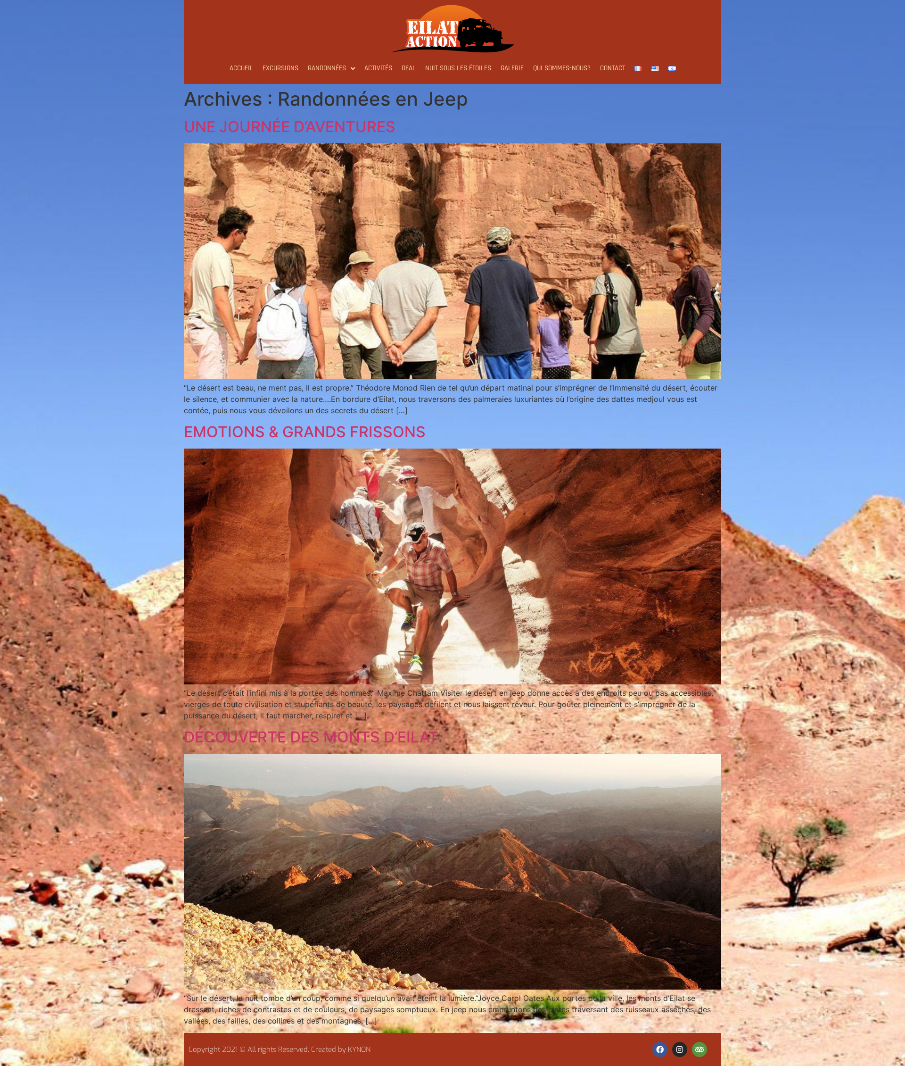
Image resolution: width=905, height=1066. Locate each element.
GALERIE (512, 68)
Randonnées (327, 68)
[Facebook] (659, 1049)
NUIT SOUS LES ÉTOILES (458, 68)
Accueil (241, 68)
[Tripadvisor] (699, 1049)
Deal (409, 68)
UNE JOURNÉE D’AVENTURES (289, 126)
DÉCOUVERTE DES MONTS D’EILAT (311, 737)
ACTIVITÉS (378, 68)
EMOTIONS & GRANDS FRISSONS (305, 432)
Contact (612, 68)
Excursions (280, 68)
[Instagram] (679, 1049)
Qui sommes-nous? (562, 68)
